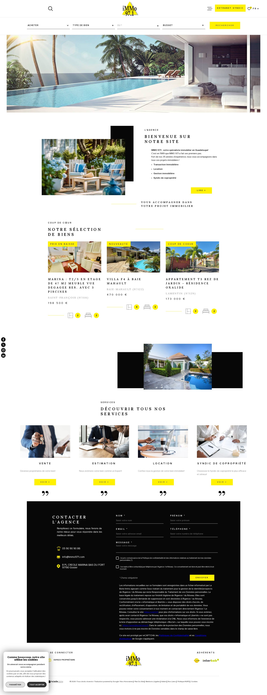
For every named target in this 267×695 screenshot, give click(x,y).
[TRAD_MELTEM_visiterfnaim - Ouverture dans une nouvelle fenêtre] (197, 660)
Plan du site (139, 681)
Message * (124, 543)
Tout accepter (36, 684)
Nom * (120, 516)
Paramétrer (15, 684)
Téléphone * (180, 529)
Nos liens (172, 681)
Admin (163, 681)
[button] (133, 328)
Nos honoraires (126, 681)
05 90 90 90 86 (71, 548)
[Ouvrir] (50, 8)
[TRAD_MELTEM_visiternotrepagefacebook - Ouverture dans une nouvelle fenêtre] (3, 339)
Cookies (194, 681)
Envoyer (202, 578)
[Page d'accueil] (130, 8)
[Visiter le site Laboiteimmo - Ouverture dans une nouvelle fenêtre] (55, 682)
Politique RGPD (183, 681)
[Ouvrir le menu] (209, 8)
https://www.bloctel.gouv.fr (135, 625)
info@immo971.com (73, 557)
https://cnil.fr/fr (151, 612)
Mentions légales (153, 681)
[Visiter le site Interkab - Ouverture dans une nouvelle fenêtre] (211, 660)
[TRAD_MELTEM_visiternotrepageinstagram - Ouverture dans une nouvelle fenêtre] (3, 350)
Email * (122, 529)
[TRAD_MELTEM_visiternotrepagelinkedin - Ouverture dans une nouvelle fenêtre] (3, 355)
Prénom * (177, 516)
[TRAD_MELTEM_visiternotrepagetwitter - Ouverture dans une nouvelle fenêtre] (3, 345)
